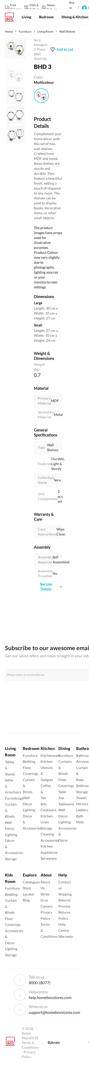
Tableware (66, 804)
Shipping (65, 894)
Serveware (49, 858)
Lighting (11, 834)
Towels (81, 798)
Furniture (25, 31)
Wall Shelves (67, 31)
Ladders (82, 810)
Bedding (29, 761)
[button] (61, 49)
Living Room (45, 31)
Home (9, 31)
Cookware (48, 810)
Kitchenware (50, 755)
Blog (26, 900)
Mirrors (82, 804)
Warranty (65, 936)
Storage (11, 859)
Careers (47, 906)
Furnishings (14, 798)
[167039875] (41, 95)
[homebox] (11, 17)
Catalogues (31, 882)
